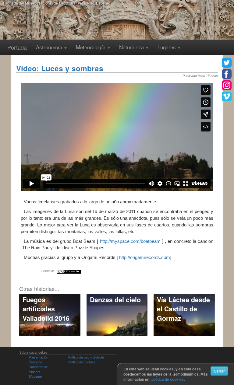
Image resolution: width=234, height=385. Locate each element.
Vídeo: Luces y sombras (59, 68)
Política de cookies (81, 361)
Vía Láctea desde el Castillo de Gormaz (183, 309)
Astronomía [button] (50, 47)
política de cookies (167, 379)
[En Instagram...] (227, 85)
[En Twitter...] (227, 63)
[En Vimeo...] (227, 96)
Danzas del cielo (115, 299)
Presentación (38, 357)
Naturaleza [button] (132, 47)
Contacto (35, 361)
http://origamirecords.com (144, 257)
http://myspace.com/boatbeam (130, 241)
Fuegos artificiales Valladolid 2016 (46, 309)
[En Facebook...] (227, 74)
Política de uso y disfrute (86, 357)
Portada (17, 47)
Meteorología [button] (91, 47)
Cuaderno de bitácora (38, 369)
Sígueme (35, 376)
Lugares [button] (167, 47)
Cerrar (219, 370)
